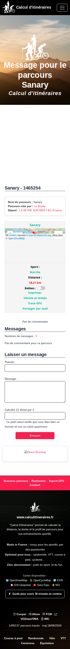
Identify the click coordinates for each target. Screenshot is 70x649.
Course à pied (13, 638)
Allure (36, 614)
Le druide (40, 206)
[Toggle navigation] (62, 8)
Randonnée (36, 638)
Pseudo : (10, 361)
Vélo (52, 638)
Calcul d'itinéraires (33, 7)
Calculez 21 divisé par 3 (19, 409)
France (57, 210)
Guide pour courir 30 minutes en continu (37, 593)
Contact (35, 485)
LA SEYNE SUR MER (32, 210)
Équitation (47, 643)
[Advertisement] (35, 147)
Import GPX (56, 480)
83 (49, 210)
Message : (11, 378)
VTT (63, 638)
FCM (48, 614)
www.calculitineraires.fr (35, 517)
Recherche (39, 480)
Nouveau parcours (16, 480)
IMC (46, 618)
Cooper (21, 614)
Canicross (27, 643)
